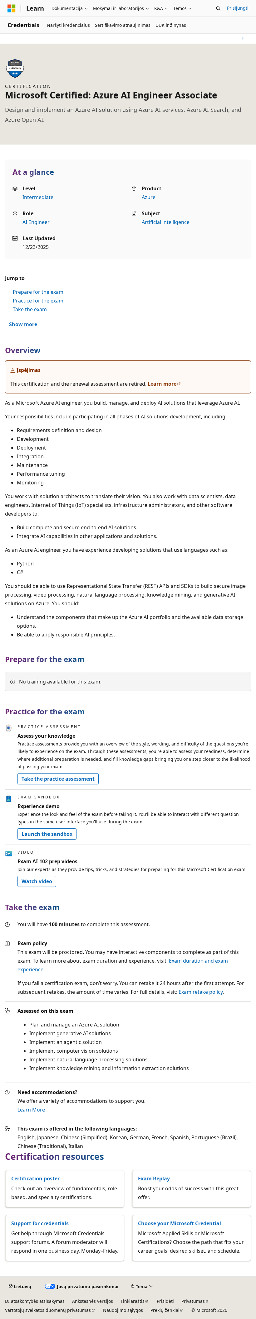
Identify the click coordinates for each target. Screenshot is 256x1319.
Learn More (31, 1109)
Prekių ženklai (165, 1310)
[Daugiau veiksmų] (243, 39)
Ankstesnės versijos (92, 1301)
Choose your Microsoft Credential (179, 1223)
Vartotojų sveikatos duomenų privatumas (48, 1310)
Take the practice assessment (58, 778)
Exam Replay (154, 1178)
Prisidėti (165, 1301)
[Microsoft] (11, 8)
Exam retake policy (201, 991)
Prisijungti (238, 8)
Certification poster (35, 1178)
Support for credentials (40, 1223)
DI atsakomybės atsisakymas (35, 1301)
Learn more (162, 383)
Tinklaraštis (133, 1301)
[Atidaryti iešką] (218, 8)
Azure (148, 197)
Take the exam (30, 309)
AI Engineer (36, 222)
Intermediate (37, 197)
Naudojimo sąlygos (123, 1310)
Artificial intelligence (166, 222)
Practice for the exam (38, 300)
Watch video (37, 881)
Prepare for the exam (38, 291)
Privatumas (193, 1301)
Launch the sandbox (47, 834)
